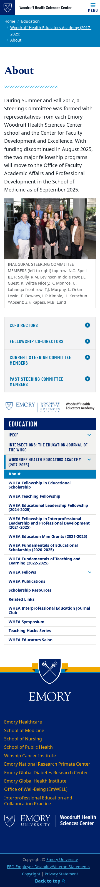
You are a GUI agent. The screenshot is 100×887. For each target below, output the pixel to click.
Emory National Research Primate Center (47, 764)
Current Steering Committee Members (40, 360)
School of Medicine (24, 730)
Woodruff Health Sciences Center (45, 7)
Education (30, 21)
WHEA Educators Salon (30, 640)
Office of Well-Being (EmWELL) (36, 789)
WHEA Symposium (26, 622)
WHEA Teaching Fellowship (34, 496)
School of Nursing (23, 739)
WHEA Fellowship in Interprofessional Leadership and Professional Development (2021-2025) (49, 523)
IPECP (14, 434)
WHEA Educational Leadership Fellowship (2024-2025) (48, 508)
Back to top (48, 881)
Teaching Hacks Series (30, 631)
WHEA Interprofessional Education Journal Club (49, 610)
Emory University (62, 860)
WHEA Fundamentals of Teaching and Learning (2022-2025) (45, 561)
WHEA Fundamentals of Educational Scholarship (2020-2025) (43, 548)
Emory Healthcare (23, 722)
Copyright (31, 874)
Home (9, 21)
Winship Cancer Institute (30, 756)
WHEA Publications (27, 581)
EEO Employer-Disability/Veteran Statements (48, 867)
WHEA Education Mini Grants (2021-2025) (48, 537)
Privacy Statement (61, 874)
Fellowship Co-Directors (37, 341)
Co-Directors (24, 325)
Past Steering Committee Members (37, 381)
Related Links (21, 599)
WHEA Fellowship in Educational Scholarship (40, 485)
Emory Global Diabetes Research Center (46, 773)
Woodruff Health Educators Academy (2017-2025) (50, 31)
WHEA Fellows (22, 572)
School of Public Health (28, 747)
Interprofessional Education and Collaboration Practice (38, 801)
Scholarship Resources (30, 590)
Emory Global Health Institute (35, 781)
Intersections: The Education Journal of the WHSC (48, 447)
